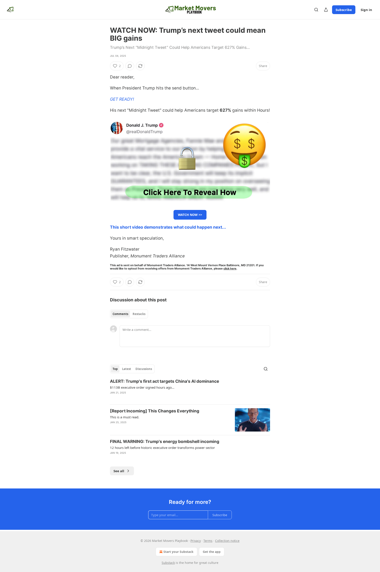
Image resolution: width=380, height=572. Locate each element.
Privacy (195, 541)
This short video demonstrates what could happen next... (168, 227)
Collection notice (227, 541)
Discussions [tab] (143, 369)
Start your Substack (178, 552)
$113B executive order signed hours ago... (142, 387)
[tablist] (129, 314)
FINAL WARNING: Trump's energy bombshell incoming (164, 441)
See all (118, 471)
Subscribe (344, 9)
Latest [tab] (126, 369)
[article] (190, 390)
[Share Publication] (326, 9)
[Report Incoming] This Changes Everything (154, 411)
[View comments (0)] (129, 66)
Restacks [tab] (139, 314)
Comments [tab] (120, 314)
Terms (207, 541)
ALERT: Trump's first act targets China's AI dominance (164, 381)
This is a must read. (124, 417)
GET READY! (122, 99)
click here (229, 268)
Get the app (212, 552)
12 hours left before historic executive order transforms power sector (162, 447)
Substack (168, 563)
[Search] (316, 9)
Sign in (366, 9)
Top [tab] (115, 369)
